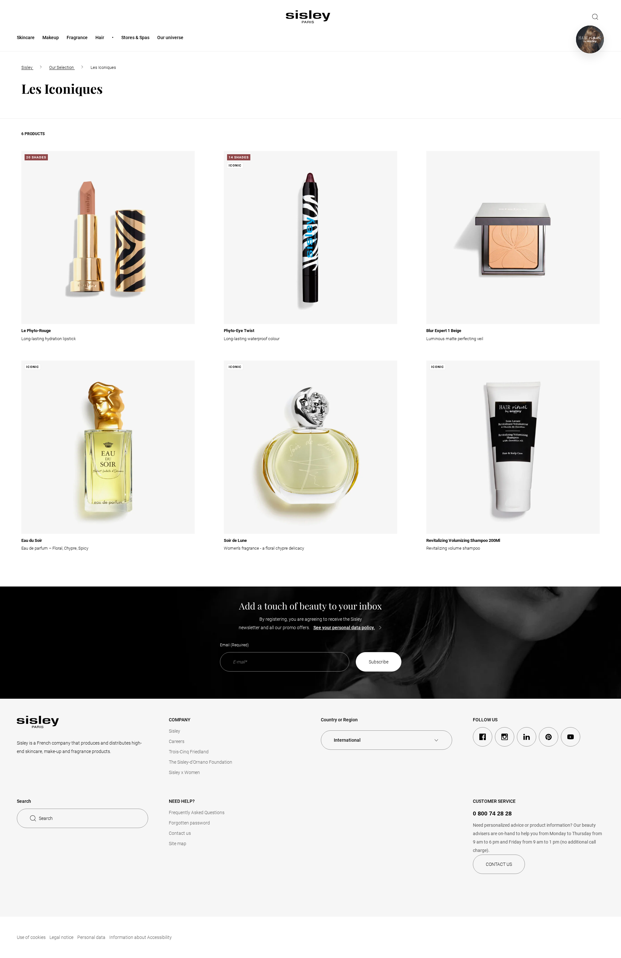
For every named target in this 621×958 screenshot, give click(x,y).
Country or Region (339, 719)
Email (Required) (234, 645)
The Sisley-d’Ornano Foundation (200, 762)
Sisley (174, 731)
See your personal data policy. (344, 627)
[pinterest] (548, 737)
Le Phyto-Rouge (36, 330)
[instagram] (504, 737)
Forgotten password (189, 822)
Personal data (91, 937)
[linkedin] (526, 737)
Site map (177, 843)
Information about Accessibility (140, 937)
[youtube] (570, 737)
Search (46, 818)
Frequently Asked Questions (196, 812)
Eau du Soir (31, 540)
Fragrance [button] (77, 37)
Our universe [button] (170, 37)
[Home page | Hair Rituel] (590, 39)
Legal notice (61, 937)
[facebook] (482, 737)
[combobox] (386, 740)
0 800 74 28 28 (492, 813)
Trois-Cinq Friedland (189, 751)
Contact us (180, 833)
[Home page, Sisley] (308, 16)
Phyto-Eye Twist (239, 330)
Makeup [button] (50, 37)
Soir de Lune (235, 540)
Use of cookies (31, 937)
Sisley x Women (184, 772)
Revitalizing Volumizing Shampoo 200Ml (463, 540)
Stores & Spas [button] (135, 37)
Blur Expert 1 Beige (443, 330)
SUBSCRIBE (378, 661)
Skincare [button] (26, 37)
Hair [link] (99, 37)
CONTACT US (499, 864)
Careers (176, 741)
